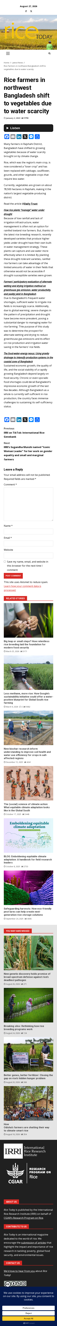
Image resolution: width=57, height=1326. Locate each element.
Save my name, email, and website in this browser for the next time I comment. (27, 565)
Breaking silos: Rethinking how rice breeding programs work (28, 1005)
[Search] (49, 53)
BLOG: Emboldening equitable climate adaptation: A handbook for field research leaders (28, 835)
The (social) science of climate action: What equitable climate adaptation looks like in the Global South (28, 783)
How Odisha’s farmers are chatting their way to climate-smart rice (28, 1103)
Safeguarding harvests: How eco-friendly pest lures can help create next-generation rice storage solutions (28, 887)
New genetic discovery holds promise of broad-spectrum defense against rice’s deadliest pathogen (28, 953)
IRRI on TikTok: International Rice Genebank (24, 432)
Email (8, 537)
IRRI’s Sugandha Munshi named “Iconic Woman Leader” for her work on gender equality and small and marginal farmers (28, 451)
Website (8, 549)
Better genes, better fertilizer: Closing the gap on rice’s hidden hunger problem (28, 1054)
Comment (10, 484)
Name (8, 525)
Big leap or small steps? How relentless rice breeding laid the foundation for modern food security (28, 620)
